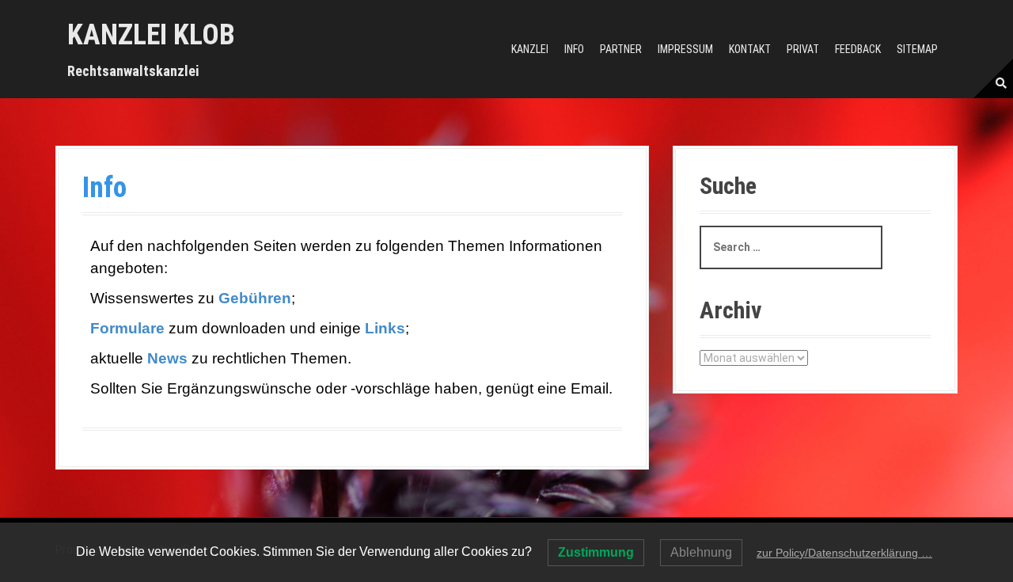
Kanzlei (529, 49)
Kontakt (750, 49)
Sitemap (917, 49)
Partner (621, 49)
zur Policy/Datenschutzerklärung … (844, 552)
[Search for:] (791, 247)
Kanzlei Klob (151, 34)
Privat (803, 49)
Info (574, 49)
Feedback (858, 49)
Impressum (685, 49)
